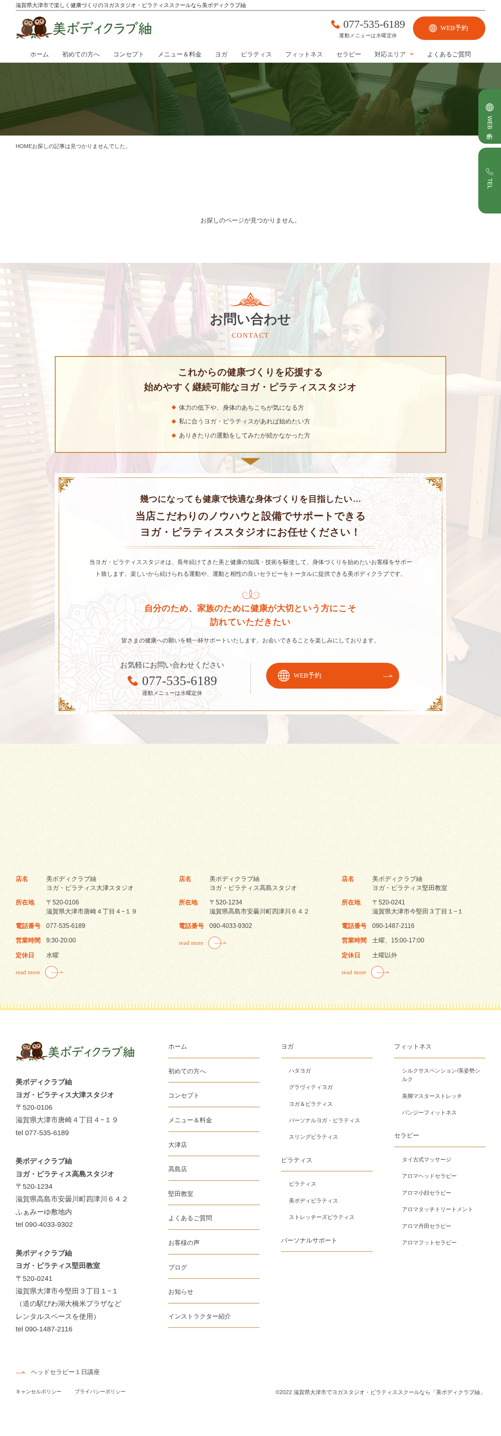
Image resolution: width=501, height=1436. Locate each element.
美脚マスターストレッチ (432, 1096)
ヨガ (221, 54)
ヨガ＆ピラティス (311, 1104)
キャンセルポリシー (39, 1391)
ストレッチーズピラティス (322, 1217)
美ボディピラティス (313, 1200)
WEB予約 (454, 28)
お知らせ (180, 1291)
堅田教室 (180, 1193)
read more (28, 972)
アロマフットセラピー (429, 1242)
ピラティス (256, 54)
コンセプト (128, 54)
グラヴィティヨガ (311, 1087)
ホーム (39, 54)
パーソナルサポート (309, 1240)
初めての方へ (81, 54)
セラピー (348, 54)
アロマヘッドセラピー (429, 1176)
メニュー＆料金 (180, 54)
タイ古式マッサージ (426, 1159)
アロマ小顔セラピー (426, 1193)
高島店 (177, 1169)
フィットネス (304, 54)
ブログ (177, 1267)
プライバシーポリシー (100, 1391)
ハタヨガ (300, 1070)
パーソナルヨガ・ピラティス (324, 1120)
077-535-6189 (374, 24)
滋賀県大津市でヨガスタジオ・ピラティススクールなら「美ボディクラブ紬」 (389, 1392)
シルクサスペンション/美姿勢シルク (441, 1074)
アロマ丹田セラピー (426, 1226)
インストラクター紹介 (199, 1316)
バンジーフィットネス (429, 1112)
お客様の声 (184, 1242)
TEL (490, 183)
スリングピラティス (313, 1137)
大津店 (177, 1144)
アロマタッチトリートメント (437, 1209)
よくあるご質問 (449, 54)
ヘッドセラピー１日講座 (65, 1372)
